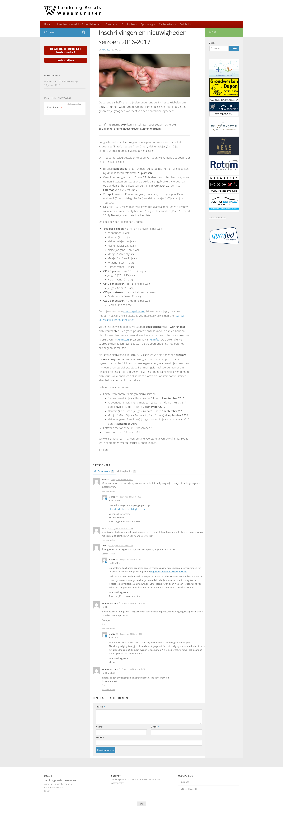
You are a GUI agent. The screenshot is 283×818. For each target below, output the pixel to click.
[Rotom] (224, 173)
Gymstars (124, 339)
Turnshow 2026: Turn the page (62, 81)
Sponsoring (147, 24)
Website (100, 737)
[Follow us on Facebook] (83, 32)
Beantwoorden (108, 491)
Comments (105, 471)
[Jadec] (224, 115)
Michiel (106, 49)
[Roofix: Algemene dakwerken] (224, 191)
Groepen (110, 24)
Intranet (185, 781)
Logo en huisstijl (189, 788)
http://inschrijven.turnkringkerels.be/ (127, 509)
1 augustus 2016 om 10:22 (130, 496)
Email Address (54, 107)
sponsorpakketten (134, 311)
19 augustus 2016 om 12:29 (133, 669)
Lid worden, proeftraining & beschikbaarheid (78, 24)
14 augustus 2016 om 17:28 (121, 528)
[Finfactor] (224, 134)
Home (47, 24)
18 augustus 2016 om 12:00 (133, 603)
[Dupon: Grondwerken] (224, 95)
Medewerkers (166, 24)
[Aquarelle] (224, 76)
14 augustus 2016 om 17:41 (121, 545)
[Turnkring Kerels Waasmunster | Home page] (72, 10)
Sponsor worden (217, 217)
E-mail (155, 726)
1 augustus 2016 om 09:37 (122, 479)
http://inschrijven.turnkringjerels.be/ (168, 571)
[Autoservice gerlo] (224, 211)
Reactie (100, 706)
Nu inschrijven (65, 60)
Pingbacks (127, 471)
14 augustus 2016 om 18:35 (130, 559)
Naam (99, 726)
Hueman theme (80, 811)
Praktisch (184, 24)
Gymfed (154, 339)
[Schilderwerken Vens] (224, 154)
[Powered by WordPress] (56, 812)
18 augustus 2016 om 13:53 (130, 634)
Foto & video (128, 24)
